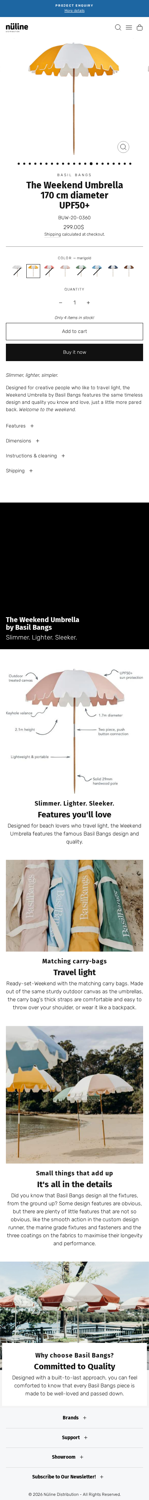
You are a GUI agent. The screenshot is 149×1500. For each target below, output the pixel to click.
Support (71, 1438)
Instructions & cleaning (32, 456)
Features (16, 426)
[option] (74, 8)
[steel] (113, 271)
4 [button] (36, 164)
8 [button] (58, 164)
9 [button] (63, 164)
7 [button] (52, 164)
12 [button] (80, 164)
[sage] (81, 271)
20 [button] (125, 164)
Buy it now (74, 352)
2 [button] (25, 164)
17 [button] (109, 164)
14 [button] (91, 164)
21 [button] (131, 164)
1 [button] (19, 164)
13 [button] (86, 164)
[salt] (17, 271)
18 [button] (114, 164)
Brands (71, 1418)
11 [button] (75, 164)
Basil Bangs (74, 175)
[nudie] (65, 271)
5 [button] (41, 164)
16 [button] (103, 164)
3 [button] (30, 164)
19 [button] (120, 164)
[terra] (128, 271)
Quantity (74, 289)
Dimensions (19, 441)
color (74, 258)
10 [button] (69, 164)
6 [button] (47, 164)
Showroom (64, 1457)
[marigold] (33, 271)
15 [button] (97, 164)
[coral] (49, 271)
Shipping (52, 234)
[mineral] (97, 271)
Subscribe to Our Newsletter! (64, 1477)
